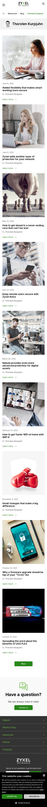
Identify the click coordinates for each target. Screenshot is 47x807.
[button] (23, 802)
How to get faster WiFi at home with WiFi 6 (23, 436)
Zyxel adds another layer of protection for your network (18, 158)
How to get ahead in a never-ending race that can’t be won (23, 226)
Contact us (23, 708)
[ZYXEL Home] (23, 4)
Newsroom (7, 735)
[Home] (3, 13)
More (23, 664)
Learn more (7, 99)
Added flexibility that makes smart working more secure (22, 89)
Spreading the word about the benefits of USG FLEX (19, 642)
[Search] (43, 3)
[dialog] (23, 789)
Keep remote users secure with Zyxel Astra (20, 295)
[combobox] (44, 775)
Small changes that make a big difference (20, 504)
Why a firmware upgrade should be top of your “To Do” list (22, 573)
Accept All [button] (12, 796)
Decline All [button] (34, 796)
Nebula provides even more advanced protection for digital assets (20, 365)
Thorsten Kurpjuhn (13, 94)
